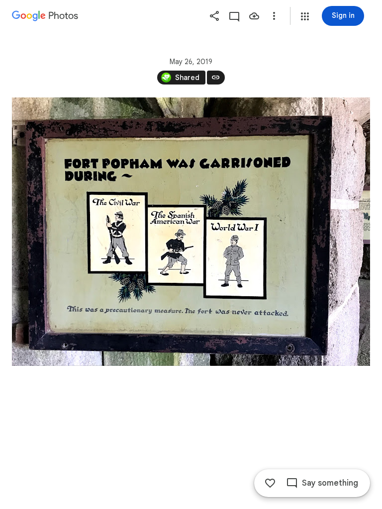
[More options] (274, 16)
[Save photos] (254, 16)
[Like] (270, 483)
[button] (305, 16)
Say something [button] (330, 483)
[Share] (214, 16)
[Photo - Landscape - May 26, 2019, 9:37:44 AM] (191, 231)
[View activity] (234, 16)
